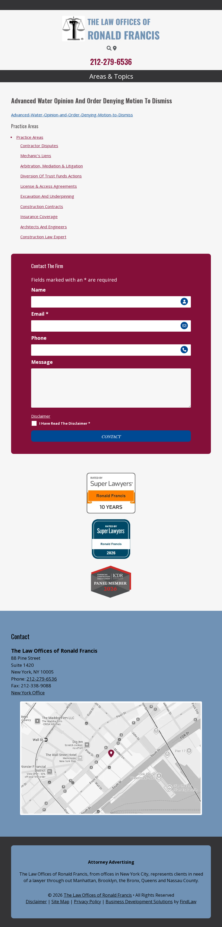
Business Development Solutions (139, 902)
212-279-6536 (111, 61)
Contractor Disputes (39, 145)
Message (42, 362)
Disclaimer (40, 416)
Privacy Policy (87, 902)
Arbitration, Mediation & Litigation (51, 166)
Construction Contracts (41, 206)
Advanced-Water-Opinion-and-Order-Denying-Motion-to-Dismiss (72, 114)
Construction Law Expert (43, 236)
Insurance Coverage (39, 216)
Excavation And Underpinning (47, 196)
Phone (39, 338)
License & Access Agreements (48, 186)
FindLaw (188, 902)
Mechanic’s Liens (35, 155)
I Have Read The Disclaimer (64, 423)
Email (39, 314)
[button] (111, 76)
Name (38, 289)
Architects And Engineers (43, 226)
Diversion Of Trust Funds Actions (51, 176)
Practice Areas (29, 137)
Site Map (60, 902)
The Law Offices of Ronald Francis (98, 895)
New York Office (28, 693)
